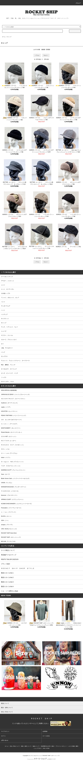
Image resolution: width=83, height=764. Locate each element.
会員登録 (45, 731)
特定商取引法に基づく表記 (47, 746)
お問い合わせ (4, 740)
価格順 (43, 49)
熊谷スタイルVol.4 (7, 586)
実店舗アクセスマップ (8, 555)
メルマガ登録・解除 (73, 746)
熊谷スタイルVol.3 (7, 582)
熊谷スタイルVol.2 (7, 577)
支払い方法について (15, 746)
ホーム (3, 36)
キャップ (9, 36)
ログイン (3, 736)
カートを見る (46, 736)
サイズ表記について (8, 550)
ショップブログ (37, 748)
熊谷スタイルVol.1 (7, 573)
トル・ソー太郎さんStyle (9, 591)
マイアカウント (5, 731)
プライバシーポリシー (61, 746)
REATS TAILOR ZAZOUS (9, 559)
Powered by (30, 759)
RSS (44, 748)
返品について (36, 746)
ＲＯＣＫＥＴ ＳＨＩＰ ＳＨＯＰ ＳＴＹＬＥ (17, 568)
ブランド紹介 (5, 564)
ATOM (47, 748)
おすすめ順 (37, 49)
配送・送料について (26, 746)
